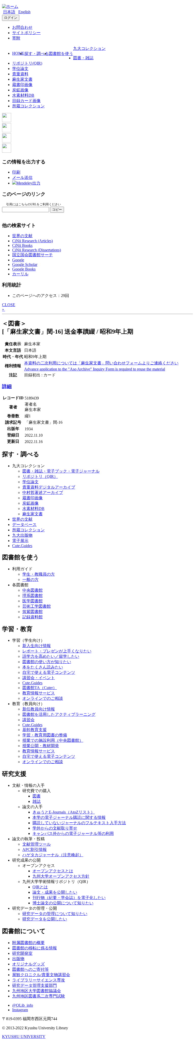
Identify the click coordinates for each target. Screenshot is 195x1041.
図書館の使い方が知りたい (46, 662)
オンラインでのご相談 (42, 698)
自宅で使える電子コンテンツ (48, 672)
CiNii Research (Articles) (32, 241)
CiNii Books (22, 245)
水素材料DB (23, 95)
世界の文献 (22, 236)
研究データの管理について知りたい (54, 913)
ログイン (10, 18)
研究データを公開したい (44, 919)
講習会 (28, 720)
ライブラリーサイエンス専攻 (38, 980)
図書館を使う (61, 53)
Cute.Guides (22, 546)
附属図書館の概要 (28, 942)
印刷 (16, 172)
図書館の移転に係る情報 (34, 948)
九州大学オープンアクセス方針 (60, 876)
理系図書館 (32, 595)
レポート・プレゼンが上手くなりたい (56, 651)
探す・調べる (36, 53)
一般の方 (30, 579)
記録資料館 (32, 617)
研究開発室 (22, 953)
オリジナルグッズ (28, 964)
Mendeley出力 (28, 183)
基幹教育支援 (34, 730)
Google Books (24, 269)
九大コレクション (89, 48)
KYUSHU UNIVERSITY (23, 1036)
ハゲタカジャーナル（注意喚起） (52, 855)
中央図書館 (32, 590)
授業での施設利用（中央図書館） (52, 740)
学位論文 (20, 68)
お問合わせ (22, 27)
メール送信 (22, 177)
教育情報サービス (38, 693)
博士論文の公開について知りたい (62, 903)
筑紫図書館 (32, 611)
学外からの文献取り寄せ (54, 828)
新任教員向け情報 (38, 709)
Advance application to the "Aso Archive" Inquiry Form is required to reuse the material (94, 369)
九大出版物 (22, 535)
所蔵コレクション (28, 106)
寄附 (16, 38)
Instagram (20, 1010)
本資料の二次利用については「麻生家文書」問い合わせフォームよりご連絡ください (101, 363)
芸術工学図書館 (36, 606)
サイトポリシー (26, 33)
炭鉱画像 (20, 90)
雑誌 (36, 801)
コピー (57, 209)
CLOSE (8, 305)
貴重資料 (20, 74)
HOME (18, 53)
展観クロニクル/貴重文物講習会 (41, 975)
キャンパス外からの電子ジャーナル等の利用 (73, 833)
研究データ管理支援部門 (34, 985)
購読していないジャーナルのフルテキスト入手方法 (79, 823)
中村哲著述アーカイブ (42, 492)
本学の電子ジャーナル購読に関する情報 (69, 817)
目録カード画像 (26, 100)
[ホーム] (10, 6)
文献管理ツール (36, 844)
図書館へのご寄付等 (30, 969)
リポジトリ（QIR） (40, 476)
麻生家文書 (22, 79)
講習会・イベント (38, 678)
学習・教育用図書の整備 (44, 735)
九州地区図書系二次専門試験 (38, 996)
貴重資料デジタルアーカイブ (48, 487)
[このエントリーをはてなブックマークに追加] (6, 141)
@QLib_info (22, 1005)
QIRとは (40, 887)
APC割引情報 (34, 849)
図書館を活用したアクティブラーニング (58, 714)
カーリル (20, 274)
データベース (24, 524)
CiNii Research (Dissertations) (36, 250)
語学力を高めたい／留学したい (50, 656)
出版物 (18, 959)
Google (18, 260)
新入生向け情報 (36, 646)
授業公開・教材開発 (40, 746)
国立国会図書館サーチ (32, 255)
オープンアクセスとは (52, 871)
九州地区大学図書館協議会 (36, 991)
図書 (36, 796)
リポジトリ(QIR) (27, 63)
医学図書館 (32, 601)
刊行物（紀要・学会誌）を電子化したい (69, 897)
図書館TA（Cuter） (39, 688)
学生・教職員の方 (38, 574)
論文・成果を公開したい (54, 892)
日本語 (9, 12)
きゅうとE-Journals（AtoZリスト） (63, 812)
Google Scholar (24, 264)
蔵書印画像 (22, 84)
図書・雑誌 (83, 58)
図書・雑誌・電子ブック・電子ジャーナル (61, 471)
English (24, 12)
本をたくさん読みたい (42, 667)
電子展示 (20, 540)
